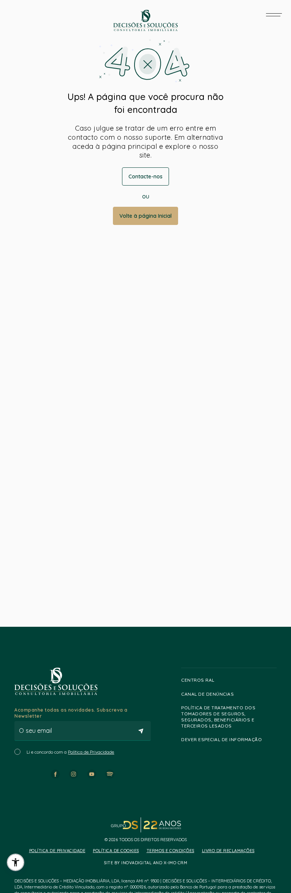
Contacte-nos (145, 176)
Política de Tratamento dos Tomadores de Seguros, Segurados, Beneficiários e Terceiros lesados (218, 717)
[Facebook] (55, 774)
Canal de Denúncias (207, 694)
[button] (15, 862)
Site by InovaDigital (128, 862)
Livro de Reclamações (228, 850)
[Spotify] (109, 774)
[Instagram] (73, 774)
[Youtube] (91, 774)
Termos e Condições (170, 850)
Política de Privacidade (91, 752)
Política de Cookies (116, 850)
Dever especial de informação (221, 739)
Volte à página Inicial (145, 215)
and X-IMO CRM (169, 862)
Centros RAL (197, 680)
